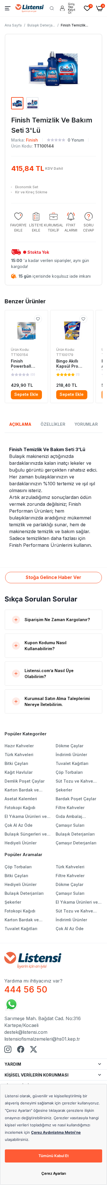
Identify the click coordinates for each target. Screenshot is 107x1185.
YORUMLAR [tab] (86, 424)
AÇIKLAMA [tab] (20, 424)
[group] (18, 222)
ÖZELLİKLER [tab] (53, 424)
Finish (32, 140)
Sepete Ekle (26, 394)
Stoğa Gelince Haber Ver (53, 577)
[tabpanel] (53, 497)
